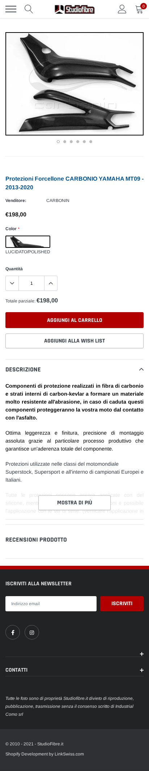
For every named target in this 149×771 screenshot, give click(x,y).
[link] (12, 632)
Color (12, 228)
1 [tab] (58, 141)
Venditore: (15, 200)
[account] (122, 9)
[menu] (10, 9)
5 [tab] (84, 141)
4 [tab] (77, 141)
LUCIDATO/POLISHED (27, 242)
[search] (29, 9)
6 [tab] (90, 141)
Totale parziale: (20, 300)
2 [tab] (64, 141)
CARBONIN (57, 200)
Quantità (14, 268)
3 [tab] (71, 141)
